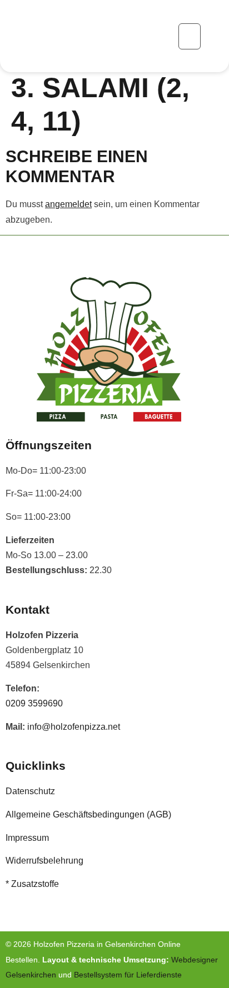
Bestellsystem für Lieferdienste (128, 974)
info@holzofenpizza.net (73, 726)
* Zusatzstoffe (32, 884)
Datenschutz (30, 791)
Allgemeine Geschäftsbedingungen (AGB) (88, 814)
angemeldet (68, 204)
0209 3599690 (34, 703)
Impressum (27, 837)
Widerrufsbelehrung (44, 860)
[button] (189, 36)
